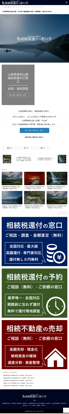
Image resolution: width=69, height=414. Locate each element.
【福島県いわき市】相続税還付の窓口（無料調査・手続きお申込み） (18, 383)
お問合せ (43, 405)
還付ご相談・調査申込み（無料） (18, 95)
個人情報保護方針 (56, 403)
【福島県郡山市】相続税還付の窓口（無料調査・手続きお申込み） (18, 380)
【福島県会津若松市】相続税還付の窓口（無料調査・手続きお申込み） (19, 378)
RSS (34, 400)
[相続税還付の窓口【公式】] (15, 2)
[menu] (66, 2)
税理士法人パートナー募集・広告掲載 (31, 405)
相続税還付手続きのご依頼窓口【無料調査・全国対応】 (14, 403)
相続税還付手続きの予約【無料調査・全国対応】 (40, 403)
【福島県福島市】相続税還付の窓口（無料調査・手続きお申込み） (18, 375)
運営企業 (64, 403)
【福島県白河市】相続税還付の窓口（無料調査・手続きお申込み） (18, 385)
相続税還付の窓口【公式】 (31, 411)
